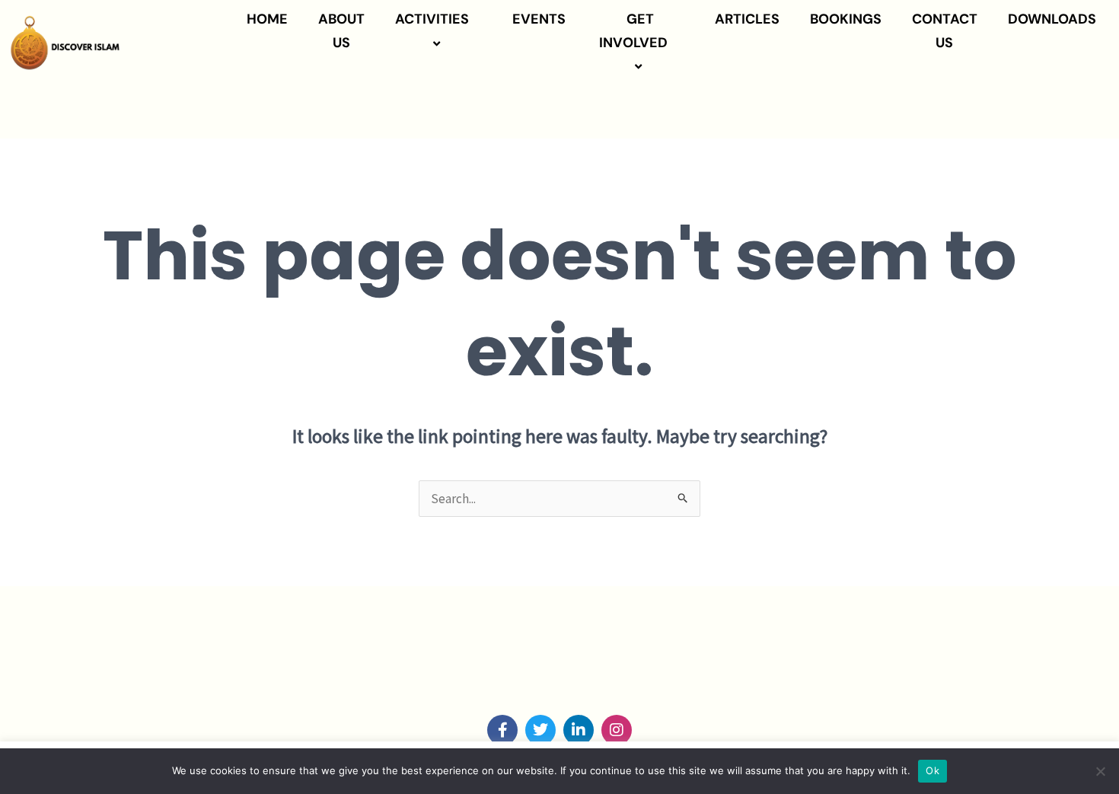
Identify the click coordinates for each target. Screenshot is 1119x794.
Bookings (845, 19)
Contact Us (944, 31)
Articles (747, 19)
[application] (475, 19)
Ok (932, 770)
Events (539, 19)
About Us (341, 31)
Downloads (1052, 19)
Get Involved (633, 31)
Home (267, 19)
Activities (432, 19)
